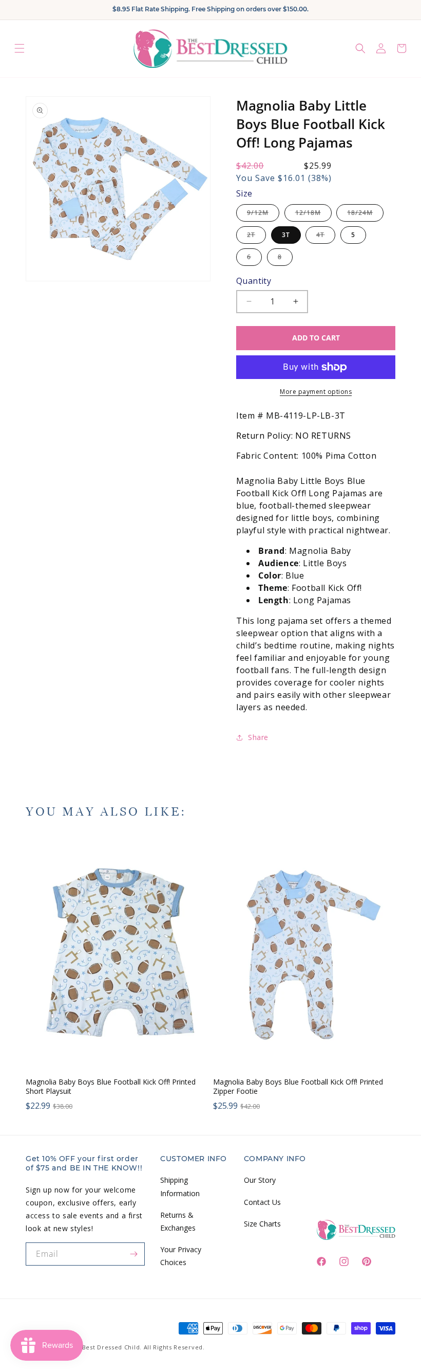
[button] (19, 49)
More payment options (316, 391)
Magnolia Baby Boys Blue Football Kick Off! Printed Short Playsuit (111, 1086)
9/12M (263, 215)
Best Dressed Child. (112, 1347)
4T (325, 237)
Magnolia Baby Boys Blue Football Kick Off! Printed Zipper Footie (298, 1086)
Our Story (260, 1180)
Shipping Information (180, 1186)
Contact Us (262, 1202)
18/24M (365, 215)
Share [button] (258, 737)
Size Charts (262, 1224)
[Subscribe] (133, 1254)
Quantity (253, 280)
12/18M (313, 215)
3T (286, 234)
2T (256, 237)
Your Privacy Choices (180, 1255)
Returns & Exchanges (178, 1221)
